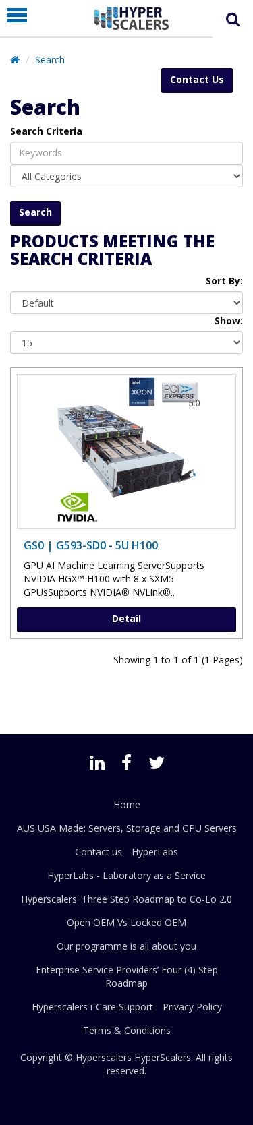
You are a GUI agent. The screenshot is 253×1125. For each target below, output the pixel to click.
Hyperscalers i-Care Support (92, 1006)
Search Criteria (46, 131)
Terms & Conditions (127, 1030)
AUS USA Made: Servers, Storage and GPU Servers (127, 828)
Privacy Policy (192, 1006)
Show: (229, 320)
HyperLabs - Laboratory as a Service (126, 875)
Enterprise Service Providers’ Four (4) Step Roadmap (127, 976)
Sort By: (224, 280)
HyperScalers (162, 1057)
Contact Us (197, 79)
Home (126, 804)
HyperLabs (155, 851)
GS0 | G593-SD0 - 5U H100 (91, 545)
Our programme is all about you (126, 946)
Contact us (98, 851)
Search (50, 59)
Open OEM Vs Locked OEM (126, 922)
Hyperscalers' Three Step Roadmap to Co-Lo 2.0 (126, 898)
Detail (126, 618)
